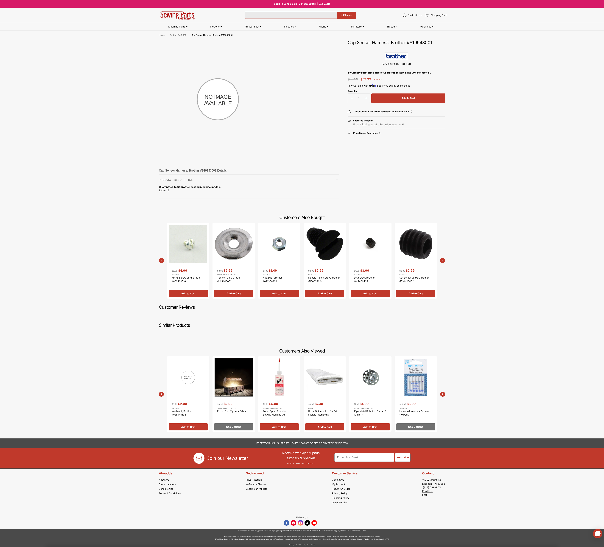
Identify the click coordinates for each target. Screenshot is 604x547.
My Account (338, 484)
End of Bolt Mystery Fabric (231, 411)
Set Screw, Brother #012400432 (364, 279)
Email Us (427, 491)
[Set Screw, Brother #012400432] (370, 260)
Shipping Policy (340, 497)
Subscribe (403, 457)
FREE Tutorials (254, 479)
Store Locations (167, 484)
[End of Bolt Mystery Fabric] (234, 394)
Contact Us (338, 479)
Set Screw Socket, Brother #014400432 (414, 279)
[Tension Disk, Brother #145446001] (234, 260)
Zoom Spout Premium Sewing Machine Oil (275, 413)
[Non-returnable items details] (411, 111)
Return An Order (341, 488)
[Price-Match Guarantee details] (380, 133)
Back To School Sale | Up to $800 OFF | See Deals (302, 3)
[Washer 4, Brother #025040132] (188, 394)
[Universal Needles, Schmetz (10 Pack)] (416, 394)
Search (348, 15)
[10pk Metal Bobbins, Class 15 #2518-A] (370, 394)
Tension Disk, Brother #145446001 (229, 279)
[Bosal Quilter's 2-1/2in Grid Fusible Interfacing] (325, 394)
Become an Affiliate (256, 488)
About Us (164, 479)
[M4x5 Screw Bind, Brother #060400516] (188, 260)
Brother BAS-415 (178, 35)
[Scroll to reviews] (396, 49)
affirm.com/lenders (319, 536)
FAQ (424, 495)
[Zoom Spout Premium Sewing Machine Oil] (279, 394)
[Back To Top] (599, 542)
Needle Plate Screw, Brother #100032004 (324, 279)
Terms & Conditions (170, 493)
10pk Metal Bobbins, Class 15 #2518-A (370, 413)
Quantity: (353, 91)
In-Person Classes (256, 484)
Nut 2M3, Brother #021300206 (272, 279)
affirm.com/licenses (328, 539)
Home (162, 35)
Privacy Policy (339, 493)
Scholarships (166, 488)
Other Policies (340, 502)
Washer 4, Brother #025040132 (182, 413)
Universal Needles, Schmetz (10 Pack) (415, 413)
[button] (435, 15)
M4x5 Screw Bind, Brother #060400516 (186, 279)
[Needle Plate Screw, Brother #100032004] (325, 260)
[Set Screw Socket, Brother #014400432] (416, 260)
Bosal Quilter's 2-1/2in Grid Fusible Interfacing (323, 413)
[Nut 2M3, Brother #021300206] (279, 260)
